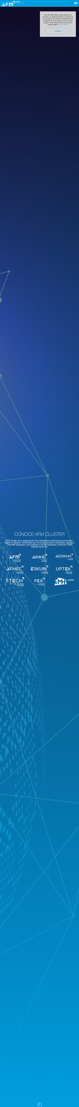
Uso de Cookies (63, 24)
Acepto (58, 31)
